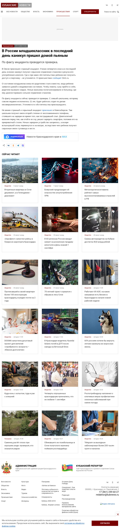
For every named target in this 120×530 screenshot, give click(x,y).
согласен (105, 523)
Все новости (12, 12)
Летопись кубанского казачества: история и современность (50, 491)
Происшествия (63, 12)
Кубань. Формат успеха (51, 505)
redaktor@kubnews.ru (107, 494)
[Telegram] (18, 145)
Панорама (46, 482)
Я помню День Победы (67, 482)
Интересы (25, 501)
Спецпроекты (90, 12)
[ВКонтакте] (8, 145)
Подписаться (17, 137)
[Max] (23, 145)
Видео (23, 489)
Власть (36, 12)
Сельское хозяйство (29, 497)
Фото (23, 485)
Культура (25, 482)
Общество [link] (7, 186)
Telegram (117, 5)
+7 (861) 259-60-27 (109, 491)
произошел (47, 110)
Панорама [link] (7, 439)
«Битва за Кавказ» (49, 485)
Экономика (48, 12)
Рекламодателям (68, 499)
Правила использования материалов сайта (69, 504)
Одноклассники (112, 5)
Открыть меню (2, 12)
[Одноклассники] (13, 145)
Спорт (75, 12)
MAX (64, 136)
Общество (25, 12)
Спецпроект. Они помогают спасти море (68, 489)
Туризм (24, 493)
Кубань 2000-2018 (49, 501)
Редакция (65, 495)
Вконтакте (107, 5)
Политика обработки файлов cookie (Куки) (70, 511)
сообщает (56, 78)
